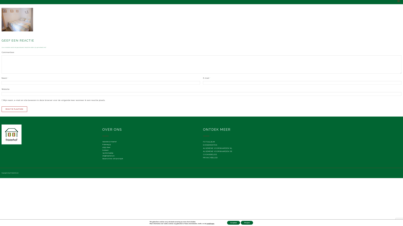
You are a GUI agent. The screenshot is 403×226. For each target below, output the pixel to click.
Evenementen (210, 145)
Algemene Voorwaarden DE (217, 151)
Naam (4, 78)
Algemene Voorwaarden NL (217, 148)
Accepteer (233, 223)
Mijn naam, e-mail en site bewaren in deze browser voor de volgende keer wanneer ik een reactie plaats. (54, 100)
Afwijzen (247, 223)
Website (6, 89)
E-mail (206, 78)
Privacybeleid (210, 158)
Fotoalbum (209, 142)
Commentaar (8, 52)
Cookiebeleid (210, 154)
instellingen (210, 224)
